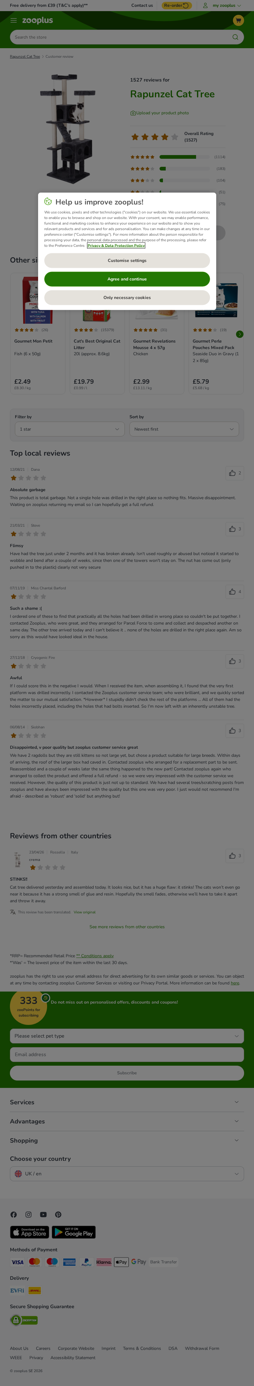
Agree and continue (127, 279)
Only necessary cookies (127, 298)
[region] (127, 251)
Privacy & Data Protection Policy (116, 245)
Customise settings (127, 260)
